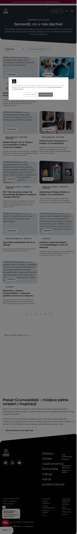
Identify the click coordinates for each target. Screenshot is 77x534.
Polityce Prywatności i (56, 87)
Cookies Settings (30, 94)
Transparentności (17, 89)
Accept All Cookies (46, 94)
